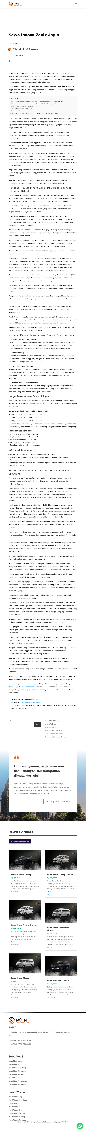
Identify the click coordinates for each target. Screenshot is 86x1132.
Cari (10, 721)
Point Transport (30, 49)
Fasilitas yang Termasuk (23, 108)
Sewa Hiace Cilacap (20, 978)
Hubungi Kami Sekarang (58, 801)
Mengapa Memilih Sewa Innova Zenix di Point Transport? (33, 104)
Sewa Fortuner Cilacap (58, 980)
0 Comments (13, 43)
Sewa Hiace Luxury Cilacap (54, 730)
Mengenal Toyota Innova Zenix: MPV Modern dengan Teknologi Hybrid (38, 101)
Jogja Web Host (62, 1122)
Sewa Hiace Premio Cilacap (54, 734)
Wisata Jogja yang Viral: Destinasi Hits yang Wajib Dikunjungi (35, 113)
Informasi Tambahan (19, 111)
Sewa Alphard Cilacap (52, 727)
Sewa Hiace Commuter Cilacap (55, 737)
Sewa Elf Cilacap (50, 724)
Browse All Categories (20, 841)
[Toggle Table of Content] (72, 98)
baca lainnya (15, 891)
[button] (80, 1126)
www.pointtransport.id (31, 702)
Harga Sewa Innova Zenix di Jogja (24, 106)
